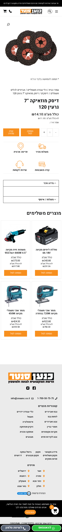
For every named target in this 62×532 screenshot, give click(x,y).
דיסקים (44, 93)
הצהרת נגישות (38, 493)
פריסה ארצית (21, 152)
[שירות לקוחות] (20, 164)
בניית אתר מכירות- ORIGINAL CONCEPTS (31, 523)
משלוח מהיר (42, 152)
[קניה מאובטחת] (42, 164)
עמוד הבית (54, 90)
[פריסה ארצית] (21, 146)
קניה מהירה (11, 132)
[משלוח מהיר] (42, 146)
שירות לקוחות (20, 170)
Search (49, 11)
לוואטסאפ (44, 528)
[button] (56, 12)
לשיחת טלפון (13, 528)
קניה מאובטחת (42, 170)
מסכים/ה (30, 512)
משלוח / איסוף (46, 199)
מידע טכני (49, 183)
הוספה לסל (30, 132)
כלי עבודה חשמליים (37, 90)
